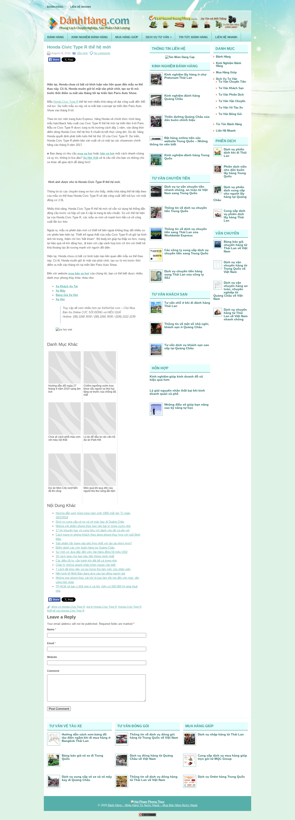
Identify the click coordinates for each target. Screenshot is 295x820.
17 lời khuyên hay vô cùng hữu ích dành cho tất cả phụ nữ (93, 530)
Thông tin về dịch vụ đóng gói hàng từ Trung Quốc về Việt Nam (154, 736)
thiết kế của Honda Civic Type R (65, 610)
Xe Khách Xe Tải (67, 286)
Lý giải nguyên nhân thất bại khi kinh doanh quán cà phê (177, 392)
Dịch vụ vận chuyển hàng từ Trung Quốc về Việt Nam (235, 267)
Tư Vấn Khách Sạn (231, 88)
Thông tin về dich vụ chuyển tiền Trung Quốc (185, 209)
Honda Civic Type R (65, 101)
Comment (53, 670)
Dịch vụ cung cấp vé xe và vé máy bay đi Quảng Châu (90, 521)
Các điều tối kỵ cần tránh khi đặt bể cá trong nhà (86, 560)
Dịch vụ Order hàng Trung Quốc (221, 776)
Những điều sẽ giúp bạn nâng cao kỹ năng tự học (186, 406)
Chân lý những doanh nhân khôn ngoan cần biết (86, 565)
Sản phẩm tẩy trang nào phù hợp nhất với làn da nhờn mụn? (94, 543)
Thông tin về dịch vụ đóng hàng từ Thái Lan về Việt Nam (154, 778)
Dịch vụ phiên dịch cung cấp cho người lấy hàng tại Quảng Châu (230, 193)
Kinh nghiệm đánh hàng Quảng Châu (182, 97)
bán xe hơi (107, 153)
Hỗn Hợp (82, 53)
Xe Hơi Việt (90, 157)
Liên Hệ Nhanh (80, 6)
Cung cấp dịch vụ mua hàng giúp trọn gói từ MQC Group (222, 757)
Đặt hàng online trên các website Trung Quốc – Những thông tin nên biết (179, 141)
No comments (102, 53)
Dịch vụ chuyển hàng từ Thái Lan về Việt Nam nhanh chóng (235, 314)
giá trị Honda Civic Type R (101, 606)
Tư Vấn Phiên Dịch (231, 94)
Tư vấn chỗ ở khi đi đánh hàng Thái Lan (187, 304)
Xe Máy (60, 290)
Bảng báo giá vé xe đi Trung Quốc (82, 757)
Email (51, 643)
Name (51, 629)
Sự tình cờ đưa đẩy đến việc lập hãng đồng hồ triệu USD (91, 552)
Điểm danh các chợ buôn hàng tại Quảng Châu (85, 547)
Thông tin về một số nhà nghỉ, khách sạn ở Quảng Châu (186, 325)
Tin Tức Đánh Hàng (193, 37)
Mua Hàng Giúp (126, 37)
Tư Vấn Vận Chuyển (232, 101)
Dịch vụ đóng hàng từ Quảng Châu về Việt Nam (151, 757)
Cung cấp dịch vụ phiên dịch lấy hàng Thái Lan (234, 215)
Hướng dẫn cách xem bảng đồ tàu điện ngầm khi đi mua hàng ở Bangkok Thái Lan (86, 738)
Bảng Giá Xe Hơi (67, 295)
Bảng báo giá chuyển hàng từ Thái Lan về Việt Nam (235, 246)
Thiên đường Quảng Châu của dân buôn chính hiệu (186, 118)
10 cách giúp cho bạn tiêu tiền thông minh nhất (85, 556)
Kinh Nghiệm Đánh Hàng (89, 37)
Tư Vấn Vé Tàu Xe (231, 107)
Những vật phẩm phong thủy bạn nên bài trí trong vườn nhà (93, 526)
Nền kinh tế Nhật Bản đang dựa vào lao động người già (90, 573)
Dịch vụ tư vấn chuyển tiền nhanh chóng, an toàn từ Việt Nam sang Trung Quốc (186, 190)
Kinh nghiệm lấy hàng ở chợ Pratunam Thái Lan (185, 76)
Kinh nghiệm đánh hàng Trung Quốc (186, 156)
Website (52, 657)
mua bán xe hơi (78, 273)
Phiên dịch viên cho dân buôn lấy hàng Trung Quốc (235, 171)
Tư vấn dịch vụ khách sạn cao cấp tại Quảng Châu (186, 346)
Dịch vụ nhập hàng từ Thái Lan (221, 734)
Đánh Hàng (55, 6)
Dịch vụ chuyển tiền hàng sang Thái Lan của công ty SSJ (184, 274)
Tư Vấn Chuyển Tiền (232, 81)
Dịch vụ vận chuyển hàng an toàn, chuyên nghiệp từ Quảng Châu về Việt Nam (230, 291)
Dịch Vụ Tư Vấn (159, 37)
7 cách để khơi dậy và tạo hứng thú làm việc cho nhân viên (93, 569)
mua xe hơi (84, 153)
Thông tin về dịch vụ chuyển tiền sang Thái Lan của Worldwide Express (185, 232)
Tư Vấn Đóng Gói (230, 114)
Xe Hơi (60, 299)
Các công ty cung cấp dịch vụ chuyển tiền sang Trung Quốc (186, 251)
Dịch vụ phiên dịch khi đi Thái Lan (235, 152)
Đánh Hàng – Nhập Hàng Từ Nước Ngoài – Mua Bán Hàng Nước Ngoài (152, 805)
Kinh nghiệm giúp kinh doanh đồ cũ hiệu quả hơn (176, 378)
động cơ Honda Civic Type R (68, 606)
